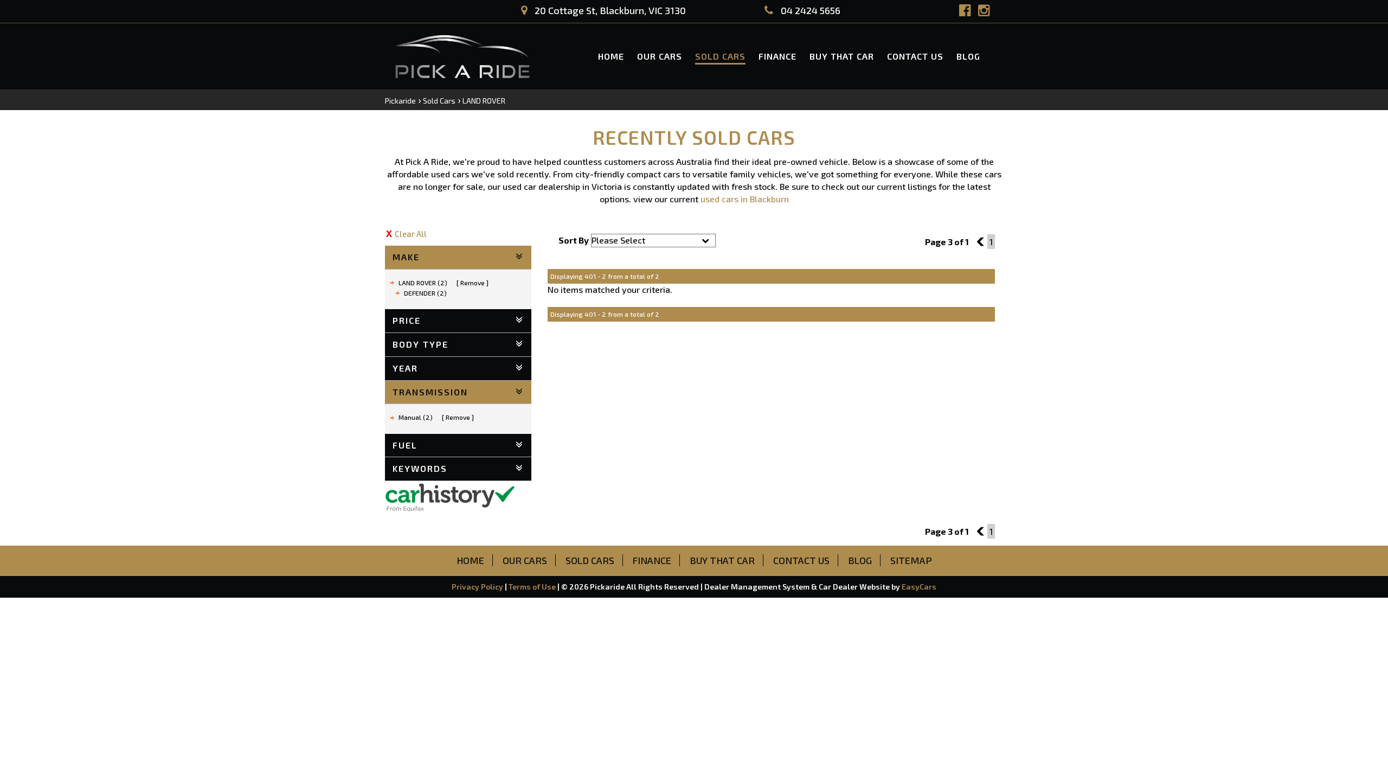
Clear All (411, 234)
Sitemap (911, 560)
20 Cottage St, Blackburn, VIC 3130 (609, 10)
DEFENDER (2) (425, 293)
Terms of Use (533, 586)
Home (611, 56)
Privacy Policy (478, 586)
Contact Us (915, 56)
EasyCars (919, 586)
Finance (777, 56)
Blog (968, 56)
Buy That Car (841, 56)
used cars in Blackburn (745, 199)
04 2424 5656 (809, 10)
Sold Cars (720, 56)
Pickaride (400, 100)
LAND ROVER (483, 100)
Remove (472, 282)
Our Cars (659, 56)
